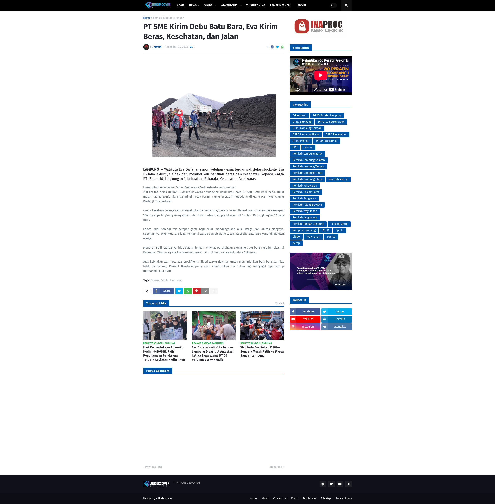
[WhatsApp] (282, 47)
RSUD (325, 230)
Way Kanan (313, 236)
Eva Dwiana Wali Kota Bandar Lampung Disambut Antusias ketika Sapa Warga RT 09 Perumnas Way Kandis (212, 353)
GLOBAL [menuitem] (209, 5)
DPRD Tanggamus (326, 141)
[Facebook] (272, 47)
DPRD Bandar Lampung (327, 115)
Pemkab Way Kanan (305, 211)
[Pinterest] (197, 291)
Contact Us (280, 498)
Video (296, 236)
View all (279, 303)
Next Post (276, 467)
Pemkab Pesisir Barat (306, 192)
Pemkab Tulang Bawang (307, 204)
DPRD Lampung (302, 121)
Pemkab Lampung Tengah (308, 166)
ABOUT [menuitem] (301, 5)
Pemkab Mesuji (338, 179)
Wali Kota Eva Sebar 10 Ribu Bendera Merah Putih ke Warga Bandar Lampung (262, 351)
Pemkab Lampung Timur (307, 173)
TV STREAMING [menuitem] (255, 5)
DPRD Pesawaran (336, 134)
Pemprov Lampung (304, 230)
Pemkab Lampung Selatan (309, 160)
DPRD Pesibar (301, 141)
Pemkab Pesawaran (305, 185)
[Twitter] (277, 47)
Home (147, 18)
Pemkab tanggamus (305, 217)
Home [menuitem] (180, 5)
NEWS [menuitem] (193, 5)
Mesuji (308, 147)
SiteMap (326, 498)
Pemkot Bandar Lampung (168, 18)
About (265, 498)
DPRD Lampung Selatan (307, 128)
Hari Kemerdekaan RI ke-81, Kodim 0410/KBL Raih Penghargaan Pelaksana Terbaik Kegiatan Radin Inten (164, 353)
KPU (295, 147)
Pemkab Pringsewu (304, 198)
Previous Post (153, 467)
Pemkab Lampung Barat (307, 153)
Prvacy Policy (343, 498)
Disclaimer (309, 498)
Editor (294, 498)
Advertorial (299, 115)
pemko (331, 236)
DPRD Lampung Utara (306, 134)
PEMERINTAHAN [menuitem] (280, 5)
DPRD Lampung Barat (331, 121)
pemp (296, 243)
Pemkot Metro (339, 224)
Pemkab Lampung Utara (307, 179)
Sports (340, 230)
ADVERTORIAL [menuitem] (230, 5)
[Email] (205, 291)
